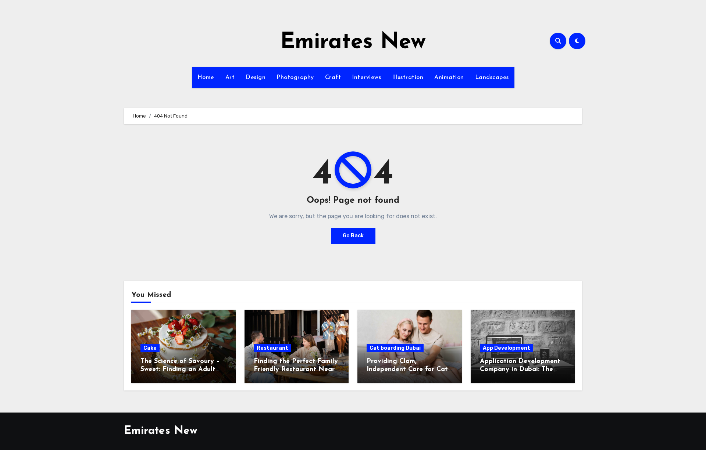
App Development (506, 348)
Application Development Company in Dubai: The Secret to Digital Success (520, 369)
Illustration (407, 77)
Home (205, 77)
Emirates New (353, 43)
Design (255, 77)
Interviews (366, 77)
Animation (449, 77)
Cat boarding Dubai (395, 348)
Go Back (353, 236)
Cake (150, 348)
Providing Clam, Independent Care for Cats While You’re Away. (409, 369)
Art (230, 77)
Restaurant (272, 348)
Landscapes (492, 77)
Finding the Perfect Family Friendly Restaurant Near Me (296, 369)
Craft (333, 77)
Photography (295, 77)
